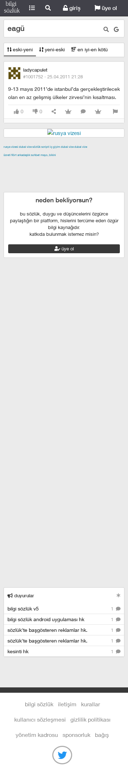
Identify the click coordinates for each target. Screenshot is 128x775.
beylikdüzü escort (41, 187)
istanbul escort (54, 179)
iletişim (67, 704)
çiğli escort (33, 171)
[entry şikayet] (115, 111)
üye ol (108, 8)
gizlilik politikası (90, 719)
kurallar (90, 704)
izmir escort (17, 163)
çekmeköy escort (68, 171)
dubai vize (25, 147)
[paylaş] (53, 111)
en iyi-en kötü (92, 49)
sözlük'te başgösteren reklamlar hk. (61, 630)
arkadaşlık (23, 155)
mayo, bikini (48, 155)
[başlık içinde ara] (106, 29)
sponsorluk (76, 734)
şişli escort (86, 179)
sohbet (35, 155)
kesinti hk (61, 651)
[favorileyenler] (98, 111)
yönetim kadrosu (37, 734)
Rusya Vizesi (11, 147)
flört (14, 155)
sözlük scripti (40, 147)
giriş (74, 8)
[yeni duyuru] (119, 595)
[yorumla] (83, 111)
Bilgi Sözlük (12, 8)
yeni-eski (54, 49)
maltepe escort (51, 163)
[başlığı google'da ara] (116, 29)
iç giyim (55, 147)
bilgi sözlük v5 (61, 608)
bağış (102, 734)
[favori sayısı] (68, 111)
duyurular (23, 595)
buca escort (84, 163)
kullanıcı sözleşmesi (40, 719)
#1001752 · (53, 76)
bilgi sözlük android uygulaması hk (61, 619)
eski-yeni (22, 49)
